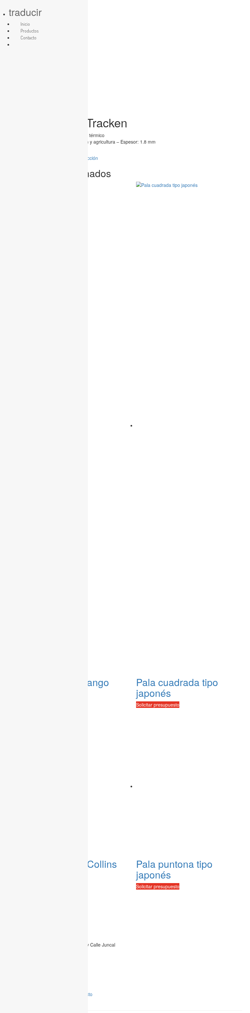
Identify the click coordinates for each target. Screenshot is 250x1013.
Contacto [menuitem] (28, 37)
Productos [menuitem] (29, 31)
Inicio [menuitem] (25, 24)
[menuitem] (20, 44)
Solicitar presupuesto (157, 704)
